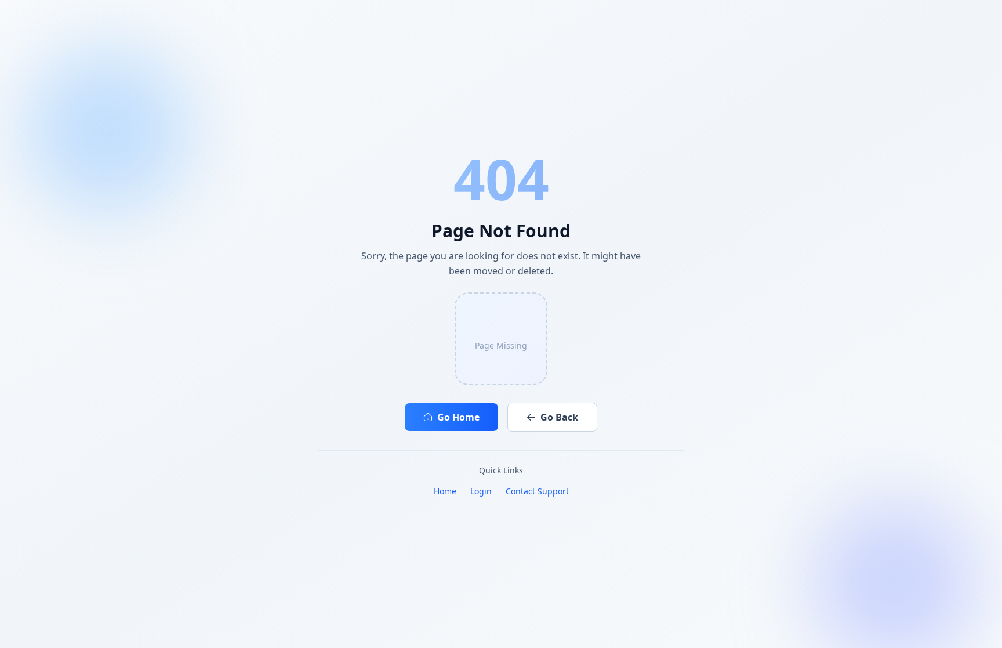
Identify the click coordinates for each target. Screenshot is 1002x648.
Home (445, 491)
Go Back (559, 417)
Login (481, 491)
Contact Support (537, 491)
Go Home (458, 417)
